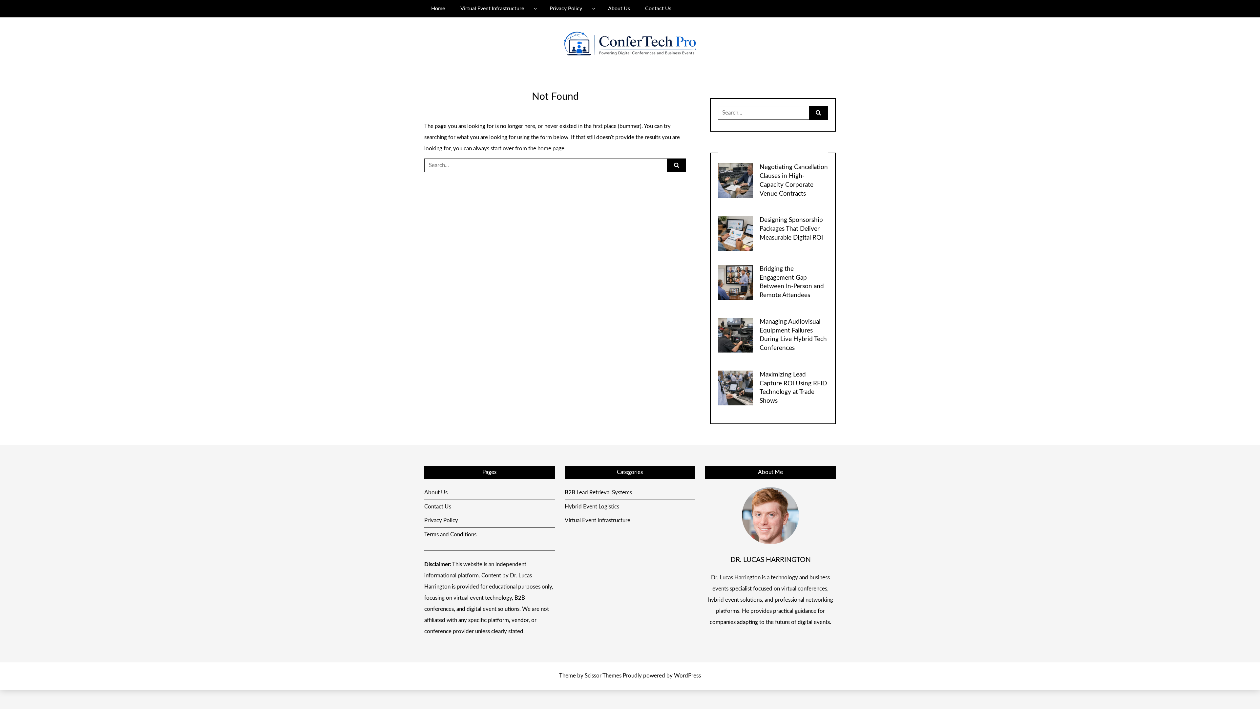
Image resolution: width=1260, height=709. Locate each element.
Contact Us (658, 8)
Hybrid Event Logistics (592, 506)
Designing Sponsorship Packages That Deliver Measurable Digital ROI (791, 229)
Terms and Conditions (450, 534)
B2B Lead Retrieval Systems (598, 492)
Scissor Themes (603, 675)
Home (438, 8)
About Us (619, 8)
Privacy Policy (566, 8)
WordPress (687, 675)
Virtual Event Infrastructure (492, 8)
